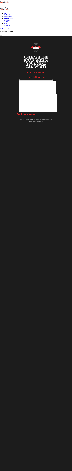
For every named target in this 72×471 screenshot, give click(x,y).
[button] (4, 28)
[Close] (1, 35)
